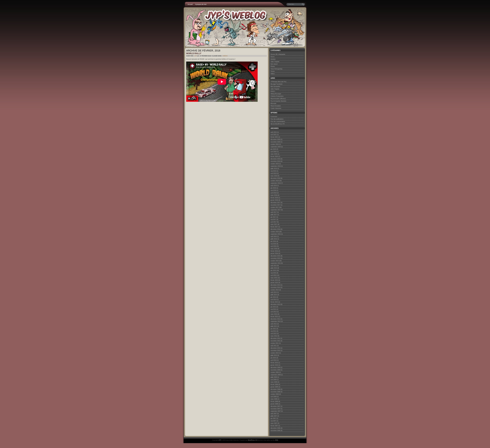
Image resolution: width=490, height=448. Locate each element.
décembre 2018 (275, 178)
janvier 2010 (274, 365)
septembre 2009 (276, 374)
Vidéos (225, 56)
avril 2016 (274, 246)
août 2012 (274, 324)
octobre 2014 (275, 290)
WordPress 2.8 (252, 440)
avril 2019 (274, 173)
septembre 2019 (276, 166)
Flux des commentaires (278, 121)
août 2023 (274, 132)
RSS (276, 440)
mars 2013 (274, 314)
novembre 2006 (275, 430)
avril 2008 (274, 396)
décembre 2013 (275, 304)
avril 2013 (274, 311)
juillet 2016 (274, 239)
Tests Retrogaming (276, 69)
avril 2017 (274, 222)
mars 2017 (274, 224)
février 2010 (274, 362)
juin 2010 (273, 358)
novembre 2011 (275, 341)
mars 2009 (274, 382)
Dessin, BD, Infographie (278, 54)
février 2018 (274, 197)
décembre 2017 (275, 202)
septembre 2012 (276, 321)
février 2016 (274, 251)
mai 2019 (273, 171)
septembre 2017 (276, 210)
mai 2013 (273, 309)
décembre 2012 (275, 319)
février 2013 (274, 316)
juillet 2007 (274, 416)
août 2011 (274, 345)
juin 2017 (273, 217)
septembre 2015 (276, 263)
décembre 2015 (275, 256)
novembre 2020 (275, 142)
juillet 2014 (274, 294)
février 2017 (274, 227)
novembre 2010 (275, 350)
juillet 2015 (274, 268)
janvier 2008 (274, 404)
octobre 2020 (275, 144)
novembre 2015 (275, 258)
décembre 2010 (275, 348)
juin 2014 (273, 297)
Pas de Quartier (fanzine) (278, 101)
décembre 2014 (275, 285)
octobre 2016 (275, 231)
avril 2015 (274, 275)
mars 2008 (274, 399)
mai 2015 (273, 273)
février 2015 (274, 280)
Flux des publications (277, 119)
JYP (195, 56)
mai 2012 (273, 331)
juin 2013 (273, 307)
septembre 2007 (276, 411)
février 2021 (274, 137)
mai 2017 (273, 219)
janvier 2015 (274, 282)
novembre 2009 (275, 370)
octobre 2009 (275, 372)
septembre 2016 (276, 234)
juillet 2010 (274, 355)
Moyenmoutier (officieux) (278, 98)
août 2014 (274, 292)
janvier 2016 (274, 253)
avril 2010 (274, 360)
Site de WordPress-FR (278, 124)
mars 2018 (274, 195)
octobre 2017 (275, 207)
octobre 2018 (275, 180)
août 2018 (274, 185)
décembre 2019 (275, 159)
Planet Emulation (276, 106)
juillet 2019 (274, 168)
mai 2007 (273, 421)
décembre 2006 (275, 428)
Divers (273, 56)
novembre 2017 (275, 205)
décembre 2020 (275, 139)
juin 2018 (273, 188)
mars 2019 (274, 176)
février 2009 (274, 384)
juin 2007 (273, 418)
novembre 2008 (275, 391)
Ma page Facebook (277, 84)
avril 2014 (274, 299)
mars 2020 (274, 154)
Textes (273, 71)
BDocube (273, 103)
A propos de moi (200, 4)
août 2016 (274, 236)
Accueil (190, 4)
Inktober (273, 59)
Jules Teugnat (275, 61)
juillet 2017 (274, 214)
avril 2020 (274, 151)
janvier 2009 (274, 387)
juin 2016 (273, 241)
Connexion (274, 116)
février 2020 (274, 156)
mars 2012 (274, 336)
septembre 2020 (276, 146)
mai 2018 (273, 190)
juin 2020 (273, 149)
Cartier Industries (276, 108)
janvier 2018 (274, 200)
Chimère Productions (277, 96)
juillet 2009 (274, 377)
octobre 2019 (275, 163)
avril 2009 (274, 379)
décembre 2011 (275, 338)
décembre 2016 (275, 229)
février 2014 (274, 302)
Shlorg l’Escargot (276, 93)
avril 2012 (274, 333)
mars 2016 (274, 248)
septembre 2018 (276, 183)
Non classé (274, 64)
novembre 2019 (275, 161)
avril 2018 (274, 193)
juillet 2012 (274, 326)
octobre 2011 (275, 343)
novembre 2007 (275, 408)
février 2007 (274, 425)
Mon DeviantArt (275, 86)
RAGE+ (273, 91)
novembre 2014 (275, 287)
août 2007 (274, 413)
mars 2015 (274, 277)
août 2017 (274, 212)
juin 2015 (273, 270)
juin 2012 (273, 328)
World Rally (193, 53)
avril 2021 (274, 134)
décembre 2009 (275, 367)
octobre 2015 (275, 260)
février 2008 (274, 401)
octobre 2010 (275, 353)
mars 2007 (274, 423)
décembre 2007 (275, 406)
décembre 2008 (275, 389)
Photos (273, 66)
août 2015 (274, 265)
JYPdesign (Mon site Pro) (278, 81)
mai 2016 (273, 243)
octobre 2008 (275, 394)
